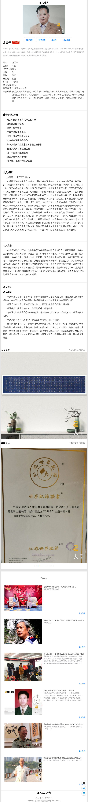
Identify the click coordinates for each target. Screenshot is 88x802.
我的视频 (29, 40)
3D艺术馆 (41, 40)
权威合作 (40, 798)
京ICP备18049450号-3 (53, 801)
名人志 (54, 40)
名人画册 (66, 40)
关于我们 (48, 798)
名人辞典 (44, 2)
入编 (83, 788)
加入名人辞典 (44, 792)
